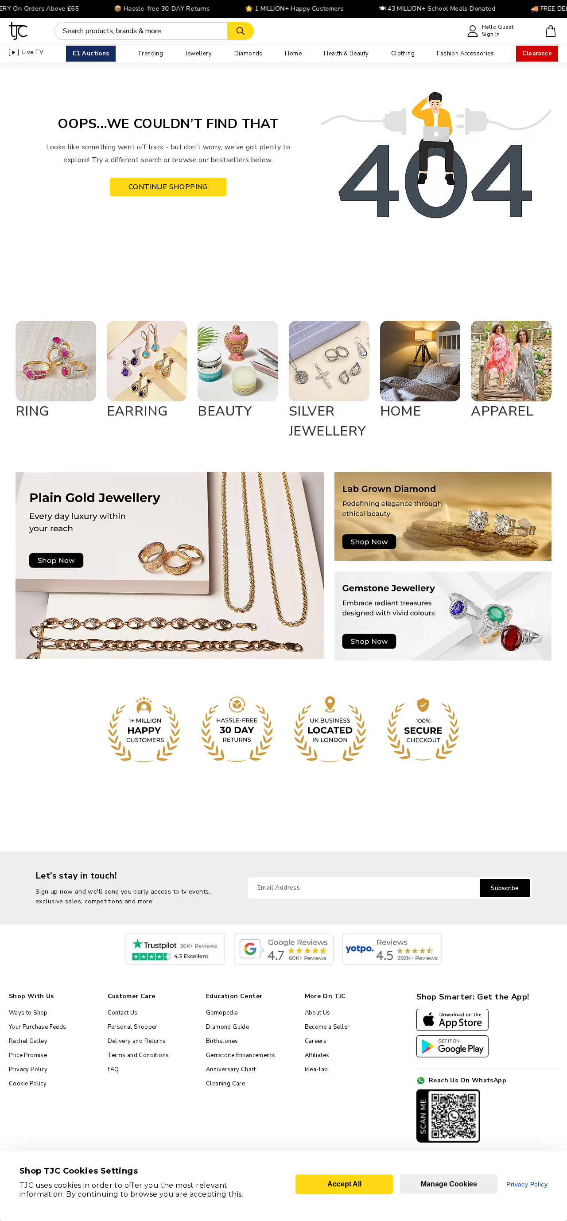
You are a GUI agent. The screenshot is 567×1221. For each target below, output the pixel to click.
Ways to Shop (28, 1013)
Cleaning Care (225, 1084)
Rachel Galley (28, 1041)
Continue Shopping (168, 187)
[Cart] (551, 31)
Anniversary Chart (231, 1069)
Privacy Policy (28, 1069)
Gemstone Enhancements (240, 1055)
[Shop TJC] (18, 31)
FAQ (113, 1069)
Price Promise (28, 1055)
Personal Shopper (133, 1027)
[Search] (240, 31)
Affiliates (317, 1055)
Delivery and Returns (137, 1041)
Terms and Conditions (138, 1055)
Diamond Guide (227, 1027)
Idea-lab (316, 1069)
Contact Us (123, 1013)
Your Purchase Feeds (37, 1027)
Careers (316, 1041)
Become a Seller (327, 1027)
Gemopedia (222, 1013)
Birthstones (222, 1041)
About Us (317, 1013)
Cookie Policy (28, 1084)
